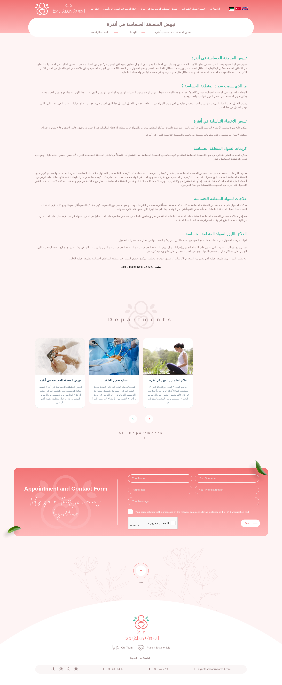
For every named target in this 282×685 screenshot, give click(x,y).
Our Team (127, 647)
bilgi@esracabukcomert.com (212, 669)
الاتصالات (215, 8)
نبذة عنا (95, 8)
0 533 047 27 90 (159, 669)
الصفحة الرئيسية (100, 32)
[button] (133, 419)
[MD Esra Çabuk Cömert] (141, 627)
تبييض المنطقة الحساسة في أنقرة (159, 8)
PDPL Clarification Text (237, 512)
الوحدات (132, 32)
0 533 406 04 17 (113, 669)
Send (247, 523)
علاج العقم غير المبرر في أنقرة (119, 8)
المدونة (134, 657)
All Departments (141, 433)
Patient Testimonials (158, 647)
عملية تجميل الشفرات (193, 8)
